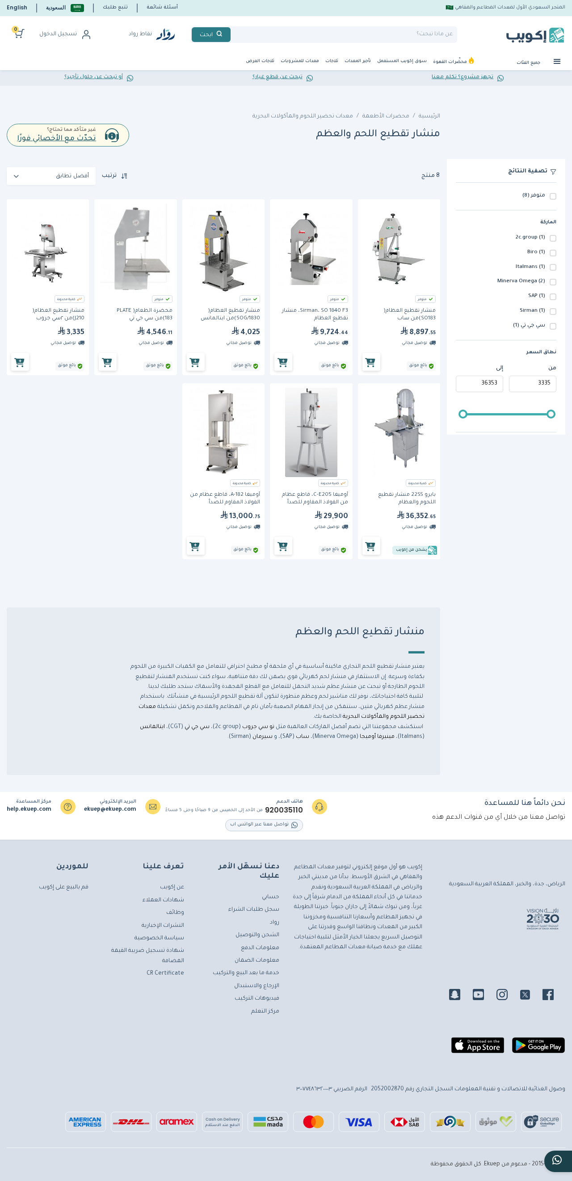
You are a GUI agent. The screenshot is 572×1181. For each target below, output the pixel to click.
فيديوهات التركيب (257, 999)
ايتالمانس (152, 727)
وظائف (175, 913)
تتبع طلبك (115, 7)
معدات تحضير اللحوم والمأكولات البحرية (302, 116)
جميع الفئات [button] (529, 63)
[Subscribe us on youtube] (484, 996)
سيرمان (262, 737)
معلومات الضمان (257, 961)
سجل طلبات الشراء (253, 910)
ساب (301, 737)
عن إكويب (172, 887)
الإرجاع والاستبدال (256, 986)
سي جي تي (197, 727)
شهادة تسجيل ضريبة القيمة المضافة (147, 956)
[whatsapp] (558, 1161)
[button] (65, 8)
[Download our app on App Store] (478, 1049)
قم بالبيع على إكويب (63, 887)
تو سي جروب (259, 727)
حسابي (270, 897)
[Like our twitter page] (530, 996)
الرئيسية (429, 116)
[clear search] (234, 34)
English (17, 7)
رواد (274, 923)
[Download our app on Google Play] (538, 1049)
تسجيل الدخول (58, 34)
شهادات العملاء (163, 900)
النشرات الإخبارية (163, 926)
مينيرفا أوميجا (377, 737)
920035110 (284, 810)
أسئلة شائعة (162, 7)
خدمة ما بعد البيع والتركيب (246, 973)
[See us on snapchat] (460, 996)
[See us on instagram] (507, 996)
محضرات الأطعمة (385, 116)
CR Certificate (165, 974)
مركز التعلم (265, 1012)
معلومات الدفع (260, 948)
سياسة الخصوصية (159, 938)
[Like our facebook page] (553, 996)
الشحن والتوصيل (257, 935)
